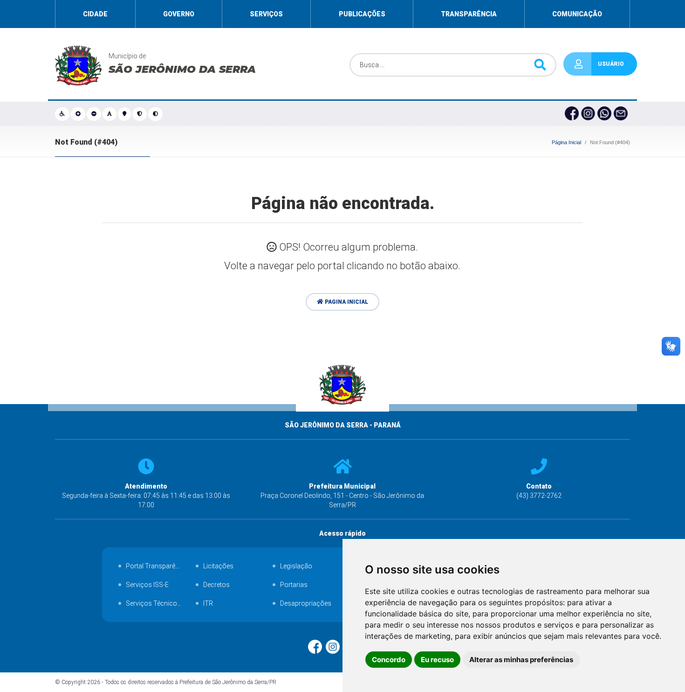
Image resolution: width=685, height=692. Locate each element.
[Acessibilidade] (63, 114)
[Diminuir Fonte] (95, 114)
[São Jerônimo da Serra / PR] (343, 415)
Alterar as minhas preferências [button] (521, 659)
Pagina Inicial (345, 302)
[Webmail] (622, 113)
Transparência (469, 14)
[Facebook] (573, 113)
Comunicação (577, 14)
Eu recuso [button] (437, 659)
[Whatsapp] (605, 113)
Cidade (95, 14)
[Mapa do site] (125, 114)
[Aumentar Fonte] (79, 114)
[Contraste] (156, 114)
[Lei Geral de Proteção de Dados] (140, 114)
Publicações (362, 14)
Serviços (266, 14)
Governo (178, 14)
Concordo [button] (388, 659)
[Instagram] (589, 113)
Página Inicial (566, 142)
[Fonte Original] (110, 114)
